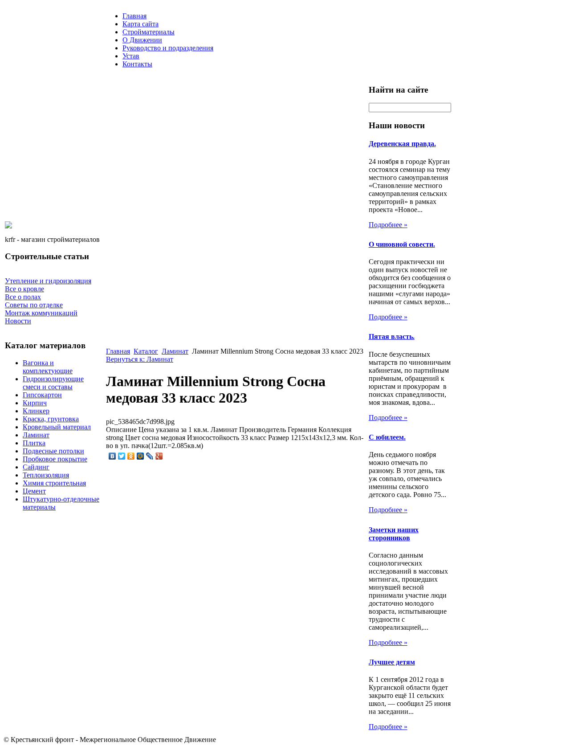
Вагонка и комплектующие (48, 367)
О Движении (142, 40)
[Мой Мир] (140, 456)
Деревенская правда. (402, 143)
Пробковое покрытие (55, 459)
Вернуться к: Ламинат (139, 359)
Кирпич (35, 403)
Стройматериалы (148, 32)
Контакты (137, 64)
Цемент (34, 491)
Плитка (34, 443)
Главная (134, 16)
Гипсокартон (42, 395)
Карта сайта (140, 24)
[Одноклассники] (131, 456)
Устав (130, 56)
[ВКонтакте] (112, 456)
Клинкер (36, 411)
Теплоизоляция (46, 475)
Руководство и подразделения (167, 48)
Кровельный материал (57, 427)
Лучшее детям (392, 662)
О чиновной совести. (402, 244)
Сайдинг (36, 467)
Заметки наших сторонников (394, 534)
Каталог (146, 351)
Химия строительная (54, 483)
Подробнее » (388, 224)
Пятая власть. (392, 336)
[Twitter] (121, 456)
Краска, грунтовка (51, 419)
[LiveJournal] (150, 456)
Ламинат (36, 435)
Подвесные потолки (53, 451)
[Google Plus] (159, 456)
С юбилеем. (387, 437)
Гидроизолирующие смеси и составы (53, 383)
